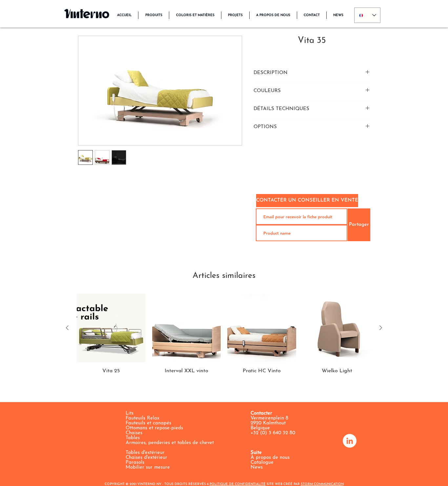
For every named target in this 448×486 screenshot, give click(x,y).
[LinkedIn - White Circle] (349, 441)
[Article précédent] (67, 328)
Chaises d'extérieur (146, 457)
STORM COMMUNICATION (322, 484)
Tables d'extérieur (145, 452)
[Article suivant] (381, 328)
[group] (224, 334)
